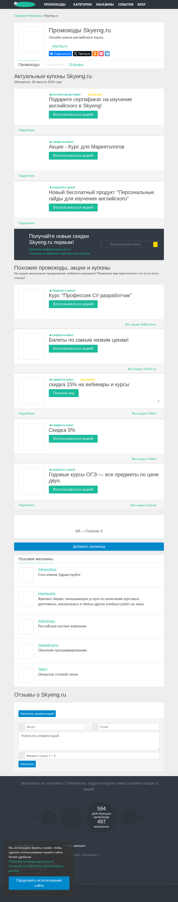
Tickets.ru (142, 369)
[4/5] (94, 524)
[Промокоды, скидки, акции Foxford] (31, 481)
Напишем (46, 594)
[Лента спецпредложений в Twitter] (129, 817)
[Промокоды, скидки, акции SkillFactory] (31, 302)
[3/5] (89, 524)
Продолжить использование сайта (39, 883)
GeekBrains (48, 645)
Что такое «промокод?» (83, 854)
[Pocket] (101, 53)
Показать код (63, 393)
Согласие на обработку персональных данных (59, 253)
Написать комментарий (37, 713)
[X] (82, 53)
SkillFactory (141, 324)
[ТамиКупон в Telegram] (49, 817)
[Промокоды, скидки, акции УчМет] (31, 391)
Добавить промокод (89, 546)
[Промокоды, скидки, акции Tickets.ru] (31, 346)
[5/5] (100, 524)
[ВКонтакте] (60, 53)
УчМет (144, 413)
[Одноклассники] (95, 53)
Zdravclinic (47, 569)
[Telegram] (107, 53)
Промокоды (55, 4)
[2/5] (83, 524)
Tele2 (42, 669)
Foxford (143, 505)
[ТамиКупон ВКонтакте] (71, 817)
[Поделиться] (158, 94)
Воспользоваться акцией (73, 114)
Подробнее (26, 130)
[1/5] (78, 524)
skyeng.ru (59, 46)
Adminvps (46, 621)
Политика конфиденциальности (50, 249)
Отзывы (76, 65)
